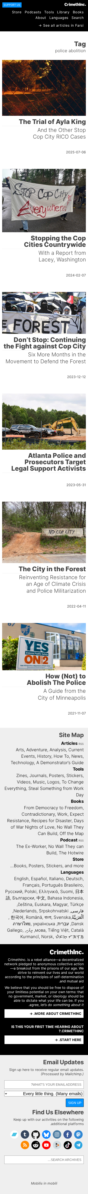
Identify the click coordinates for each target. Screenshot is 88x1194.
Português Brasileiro (62, 885)
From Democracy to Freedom (53, 807)
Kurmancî (29, 936)
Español (39, 878)
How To (61, 756)
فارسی (77, 910)
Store (17, 12)
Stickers (74, 775)
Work (62, 814)
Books (78, 12)
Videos (24, 782)
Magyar (60, 904)
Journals (38, 775)
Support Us (12, 4)
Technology (22, 762)
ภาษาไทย (22, 923)
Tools (49, 12)
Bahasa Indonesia (65, 898)
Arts (20, 749)
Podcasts (33, 12)
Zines (21, 775)
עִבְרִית (63, 923)
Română (34, 917)
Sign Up (74, 1103)
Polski (31, 891)
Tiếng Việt (58, 930)
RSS (81, 743)
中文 (41, 898)
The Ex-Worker (31, 846)
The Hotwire (71, 852)
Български (23, 898)
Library (63, 12)
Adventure (36, 749)
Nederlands (25, 910)
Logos (53, 782)
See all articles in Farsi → (61, 25)
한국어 (17, 917)
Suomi (66, 891)
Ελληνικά (48, 891)
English (21, 878)
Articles (69, 743)
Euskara (42, 904)
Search (78, 17)
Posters (56, 775)
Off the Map (72, 833)
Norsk (47, 936)
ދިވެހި (29, 930)
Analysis (58, 749)
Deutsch (74, 878)
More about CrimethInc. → (55, 1013)
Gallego (14, 930)
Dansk (77, 923)
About (40, 17)
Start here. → (68, 1040)
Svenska (62, 917)
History (44, 756)
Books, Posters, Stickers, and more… (47, 865)
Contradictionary (38, 814)
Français (31, 885)
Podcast (69, 840)
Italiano (56, 878)
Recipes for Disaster (51, 820)
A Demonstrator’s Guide (60, 762)
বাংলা (47, 917)
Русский (13, 891)
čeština (25, 904)
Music (39, 782)
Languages (58, 17)
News (77, 756)
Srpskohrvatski (54, 910)
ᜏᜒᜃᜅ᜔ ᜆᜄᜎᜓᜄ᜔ (69, 936)
